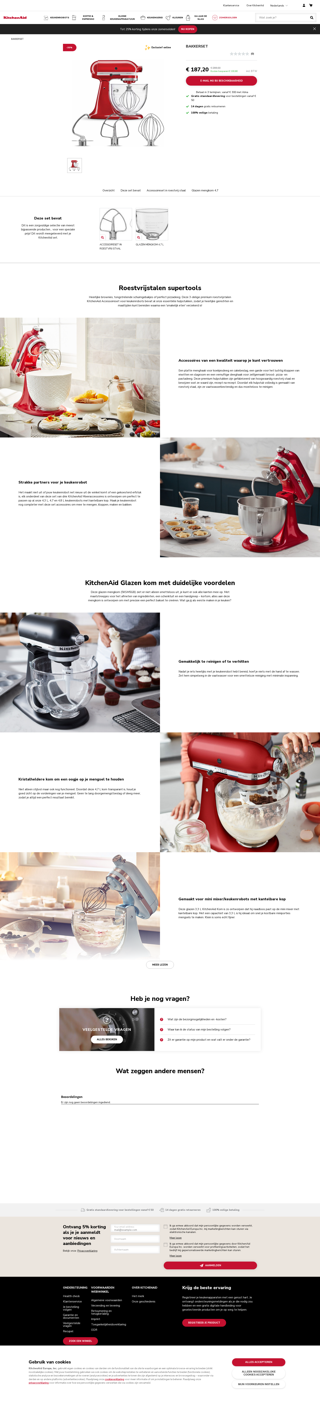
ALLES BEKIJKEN (107, 1039)
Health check (71, 1296)
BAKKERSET (197, 46)
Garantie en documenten (71, 1316)
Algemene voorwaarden (106, 1300)
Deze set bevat (131, 190)
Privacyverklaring (87, 1251)
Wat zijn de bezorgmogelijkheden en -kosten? (197, 1019)
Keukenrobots (59, 17)
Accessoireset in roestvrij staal (166, 190)
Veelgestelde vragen (71, 1324)
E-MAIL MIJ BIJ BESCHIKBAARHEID (221, 80)
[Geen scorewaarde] (240, 53)
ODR (94, 1330)
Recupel (68, 1331)
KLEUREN (177, 17)
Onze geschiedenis (143, 1301)
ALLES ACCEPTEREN (258, 1362)
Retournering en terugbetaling (101, 1312)
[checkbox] (165, 1226)
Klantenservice (231, 5)
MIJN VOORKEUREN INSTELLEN (258, 1384)
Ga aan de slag (200, 18)
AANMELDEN (213, 1265)
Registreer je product (204, 1322)
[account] (304, 5)
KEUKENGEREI (155, 17)
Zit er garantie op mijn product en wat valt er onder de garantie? (209, 1040)
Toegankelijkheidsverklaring (108, 1324)
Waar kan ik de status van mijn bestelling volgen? (199, 1029)
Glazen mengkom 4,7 (205, 190)
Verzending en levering (105, 1305)
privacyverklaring (39, 1383)
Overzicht (109, 190)
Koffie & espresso (88, 18)
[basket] (311, 5)
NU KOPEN (187, 29)
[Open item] (102, 237)
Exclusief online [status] (161, 47)
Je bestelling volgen (71, 1308)
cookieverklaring (114, 1379)
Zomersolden (228, 17)
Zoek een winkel (80, 1341)
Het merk (138, 1296)
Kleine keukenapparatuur (122, 18)
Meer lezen (160, 964)
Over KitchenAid (255, 5)
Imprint (95, 1319)
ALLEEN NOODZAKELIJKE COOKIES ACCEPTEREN (259, 1373)
